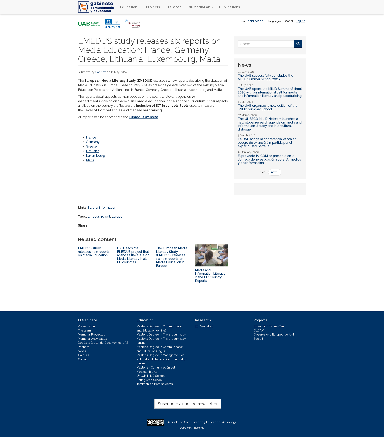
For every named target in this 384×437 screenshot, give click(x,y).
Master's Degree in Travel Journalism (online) (162, 341)
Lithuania (92, 151)
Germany (93, 142)
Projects (153, 7)
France (91, 137)
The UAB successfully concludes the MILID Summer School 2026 (265, 77)
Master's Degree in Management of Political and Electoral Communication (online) (162, 359)
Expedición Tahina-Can (269, 326)
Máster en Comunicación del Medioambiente (156, 369)
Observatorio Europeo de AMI (274, 334)
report (105, 216)
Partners (83, 347)
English (300, 21)
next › (274, 172)
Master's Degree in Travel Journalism (162, 334)
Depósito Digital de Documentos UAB (103, 342)
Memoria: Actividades (92, 338)
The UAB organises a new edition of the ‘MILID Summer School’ (267, 107)
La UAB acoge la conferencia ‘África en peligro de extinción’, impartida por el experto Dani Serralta (267, 142)
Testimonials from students (155, 384)
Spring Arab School (150, 380)
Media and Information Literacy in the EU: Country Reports (210, 275)
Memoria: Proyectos (91, 334)
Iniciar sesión (255, 21)
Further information (102, 207)
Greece (91, 146)
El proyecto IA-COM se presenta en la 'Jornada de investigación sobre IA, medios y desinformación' (269, 159)
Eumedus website (143, 117)
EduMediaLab (199, 7)
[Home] (97, 7)
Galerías (83, 355)
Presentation (86, 326)
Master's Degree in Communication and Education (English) (160, 349)
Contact (83, 359)
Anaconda (198, 427)
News (82, 351)
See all (258, 338)
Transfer (173, 7)
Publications (229, 7)
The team (84, 330)
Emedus (94, 216)
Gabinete (100, 71)
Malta (90, 160)
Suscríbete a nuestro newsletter (188, 403)
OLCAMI (259, 330)
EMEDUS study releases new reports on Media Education (94, 251)
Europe (117, 216)
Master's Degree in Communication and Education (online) (160, 328)
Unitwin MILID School (151, 375)
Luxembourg (95, 156)
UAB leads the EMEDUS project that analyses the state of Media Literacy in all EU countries (133, 255)
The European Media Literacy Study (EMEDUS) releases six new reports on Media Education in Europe (171, 257)
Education (129, 7)
